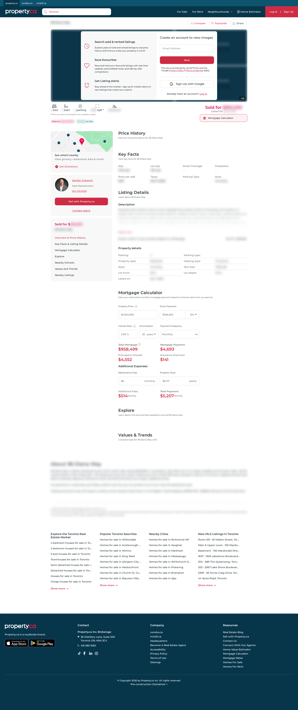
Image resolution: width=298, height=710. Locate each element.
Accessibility (158, 649)
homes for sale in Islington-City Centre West (127, 561)
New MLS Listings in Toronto (218, 534)
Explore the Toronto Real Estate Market (68, 535)
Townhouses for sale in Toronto (70, 559)
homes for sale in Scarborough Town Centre (127, 545)
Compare (200, 23)
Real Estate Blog (233, 632)
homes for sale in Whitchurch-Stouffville (174, 561)
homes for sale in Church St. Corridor (123, 572)
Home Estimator (251, 11)
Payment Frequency (171, 326)
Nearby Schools (64, 262)
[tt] (80, 653)
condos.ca (27, 3)
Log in (203, 93)
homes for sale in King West (117, 556)
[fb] (85, 653)
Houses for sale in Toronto (67, 576)
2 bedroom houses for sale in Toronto (74, 548)
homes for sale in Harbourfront (119, 567)
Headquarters (158, 640)
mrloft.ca (41, 3)
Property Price (127, 306)
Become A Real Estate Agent (168, 645)
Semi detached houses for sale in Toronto (76, 565)
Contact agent (81, 210)
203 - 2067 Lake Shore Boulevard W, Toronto (225, 567)
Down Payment (168, 306)
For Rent (197, 11)
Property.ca (12, 634)
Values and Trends (66, 268)
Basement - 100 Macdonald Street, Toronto (224, 550)
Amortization (146, 326)
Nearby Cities (158, 534)
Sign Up (289, 11)
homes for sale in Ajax (162, 578)
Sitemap (155, 662)
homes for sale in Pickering (166, 567)
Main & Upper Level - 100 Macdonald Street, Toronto (230, 545)
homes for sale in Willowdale (118, 539)
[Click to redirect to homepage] (21, 11)
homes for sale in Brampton (166, 572)
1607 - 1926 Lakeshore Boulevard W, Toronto (225, 556)
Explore (59, 256)
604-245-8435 (79, 191)
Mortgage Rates (233, 658)
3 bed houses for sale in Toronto (70, 554)
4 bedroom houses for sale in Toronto (74, 542)
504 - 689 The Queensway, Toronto (219, 561)
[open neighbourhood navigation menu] (231, 12)
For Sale (182, 11)
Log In (273, 11)
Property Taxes (168, 372)
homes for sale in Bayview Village (121, 578)
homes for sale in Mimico (115, 550)
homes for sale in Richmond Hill (169, 539)
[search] (76, 11)
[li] (91, 653)
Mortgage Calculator (67, 250)
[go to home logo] (20, 626)
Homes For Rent (233, 666)
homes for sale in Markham (166, 550)
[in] (97, 653)
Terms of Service (194, 70)
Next (187, 60)
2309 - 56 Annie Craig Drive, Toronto (220, 572)
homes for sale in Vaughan (165, 545)
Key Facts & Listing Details (71, 244)
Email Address (169, 47)
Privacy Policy (176, 70)
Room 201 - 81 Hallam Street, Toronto (220, 539)
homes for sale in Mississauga (167, 556)
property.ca (12, 3)
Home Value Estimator (237, 649)
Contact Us (230, 640)
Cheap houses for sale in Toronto (71, 581)
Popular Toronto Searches (118, 534)
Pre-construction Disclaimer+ (149, 684)
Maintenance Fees (127, 372)
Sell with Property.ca (81, 201)
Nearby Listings (64, 275)
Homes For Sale (232, 662)
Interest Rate (126, 326)
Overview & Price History (70, 237)
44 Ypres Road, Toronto (212, 578)
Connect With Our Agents (239, 645)
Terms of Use (158, 658)
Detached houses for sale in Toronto (73, 570)
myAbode (30, 634)
